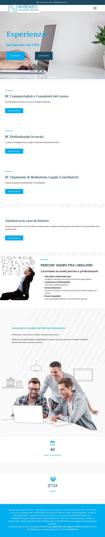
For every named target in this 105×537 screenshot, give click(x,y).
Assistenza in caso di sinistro (27, 221)
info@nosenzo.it (61, 2)
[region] (52, 45)
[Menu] (95, 8)
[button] (4, 45)
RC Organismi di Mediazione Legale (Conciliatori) (42, 177)
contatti (44, 56)
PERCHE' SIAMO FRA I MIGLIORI (66, 265)
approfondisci (14, 110)
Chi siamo (15, 56)
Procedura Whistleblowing (41, 527)
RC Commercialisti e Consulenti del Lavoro (37, 96)
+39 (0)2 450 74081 (45, 2)
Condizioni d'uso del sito (18, 527)
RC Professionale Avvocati (24, 137)
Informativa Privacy (89, 527)
